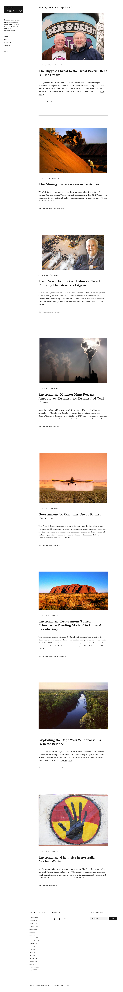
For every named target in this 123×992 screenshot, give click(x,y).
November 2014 (34, 938)
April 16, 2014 (44, 275)
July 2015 (32, 932)
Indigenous (63, 656)
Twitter (54, 919)
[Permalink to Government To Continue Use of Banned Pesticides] (73, 502)
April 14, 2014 (44, 508)
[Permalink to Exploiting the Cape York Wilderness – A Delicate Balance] (73, 728)
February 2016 (34, 923)
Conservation (55, 312)
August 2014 (33, 944)
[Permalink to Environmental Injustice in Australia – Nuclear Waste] (73, 846)
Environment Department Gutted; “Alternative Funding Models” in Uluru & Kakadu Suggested (70, 625)
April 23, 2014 (44, 178)
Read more (48, 201)
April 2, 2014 (44, 851)
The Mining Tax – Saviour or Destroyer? (70, 184)
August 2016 (33, 920)
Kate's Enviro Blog (13, 9)
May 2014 (32, 952)
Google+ (64, 919)
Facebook (59, 919)
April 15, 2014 (44, 388)
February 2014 (34, 961)
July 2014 (32, 946)
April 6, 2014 (44, 734)
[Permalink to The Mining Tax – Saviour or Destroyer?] (73, 172)
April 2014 (32, 955)
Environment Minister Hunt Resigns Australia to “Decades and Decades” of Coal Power (71, 398)
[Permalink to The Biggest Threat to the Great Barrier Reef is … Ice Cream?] (73, 59)
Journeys (7, 42)
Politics (53, 102)
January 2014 (34, 964)
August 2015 (33, 929)
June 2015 (32, 935)
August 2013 (33, 970)
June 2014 (32, 949)
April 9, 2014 (44, 615)
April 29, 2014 (44, 65)
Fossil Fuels (55, 208)
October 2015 (34, 926)
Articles (7, 39)
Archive (7, 46)
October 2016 (34, 917)
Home (6, 36)
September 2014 (34, 941)
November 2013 (34, 967)
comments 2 (57, 65)
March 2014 (33, 958)
